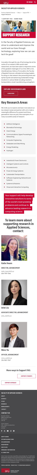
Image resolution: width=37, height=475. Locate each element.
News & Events (5, 406)
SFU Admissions (5, 442)
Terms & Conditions (5, 465)
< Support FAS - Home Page (11, 19)
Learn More (10, 93)
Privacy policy (14, 465)
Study (3, 401)
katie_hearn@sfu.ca (7, 271)
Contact (3, 409)
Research (4, 404)
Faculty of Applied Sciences (13, 8)
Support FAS (26, 12)
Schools (3, 398)
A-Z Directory (5, 452)
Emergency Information (8, 450)
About (19, 12)
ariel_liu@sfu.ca (6, 316)
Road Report (5, 444)
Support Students (26, 376)
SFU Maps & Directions (7, 439)
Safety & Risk (5, 436)
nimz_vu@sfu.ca (6, 358)
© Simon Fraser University (24, 465)
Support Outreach (10, 383)
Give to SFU (4, 447)
